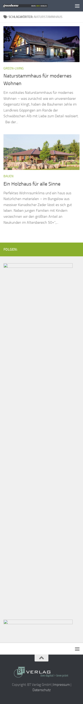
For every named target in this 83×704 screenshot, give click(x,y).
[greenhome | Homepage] (33, 5)
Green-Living (13, 68)
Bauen (8, 176)
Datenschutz (42, 690)
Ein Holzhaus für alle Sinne (31, 184)
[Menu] (77, 5)
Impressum (61, 685)
